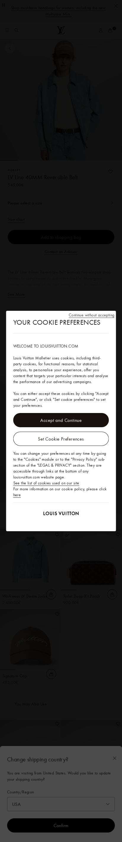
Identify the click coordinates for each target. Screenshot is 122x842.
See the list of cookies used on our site (46, 483)
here (17, 494)
